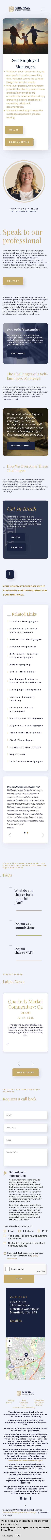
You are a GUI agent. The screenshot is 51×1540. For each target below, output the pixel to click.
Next (41, 835)
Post (44, 1231)
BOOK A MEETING (19, 142)
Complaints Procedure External (39, 1402)
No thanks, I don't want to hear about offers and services (26, 1244)
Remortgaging (20, 664)
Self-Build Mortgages (26, 639)
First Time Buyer (22, 740)
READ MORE (18, 353)
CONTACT (13, 281)
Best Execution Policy (24, 1402)
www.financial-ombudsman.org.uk (25, 1460)
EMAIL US (16, 547)
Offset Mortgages (23, 671)
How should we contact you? (18, 1226)
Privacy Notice (10, 1401)
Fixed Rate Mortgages (26, 732)
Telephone (28, 1231)
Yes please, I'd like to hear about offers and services (27, 1237)
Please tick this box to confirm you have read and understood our (25, 1256)
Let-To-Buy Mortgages (26, 761)
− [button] (9, 1345)
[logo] (19, 9)
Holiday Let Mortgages (26, 718)
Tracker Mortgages (24, 621)
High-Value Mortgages (26, 725)
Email (11, 1231)
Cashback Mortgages (25, 747)
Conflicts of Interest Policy (24, 1407)
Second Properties (23, 646)
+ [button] (9, 1341)
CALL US (14, 130)
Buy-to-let (18, 754)
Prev (10, 835)
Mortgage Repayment (25, 689)
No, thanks (7, 1535)
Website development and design (19, 1512)
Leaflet (42, 1378)
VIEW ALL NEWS (25, 1072)
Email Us (16, 1321)
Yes (18, 1535)
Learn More (7, 1530)
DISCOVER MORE (21, 445)
